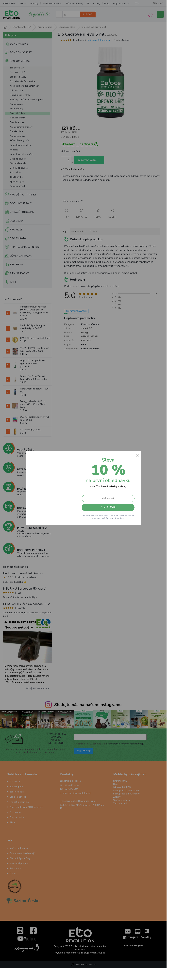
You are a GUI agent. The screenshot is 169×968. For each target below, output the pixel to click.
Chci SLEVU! (108, 507)
